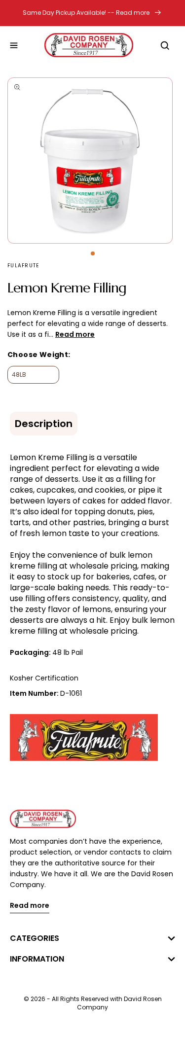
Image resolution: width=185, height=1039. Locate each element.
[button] (14, 45)
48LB (19, 374)
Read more (29, 906)
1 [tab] (93, 253)
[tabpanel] (92, 160)
